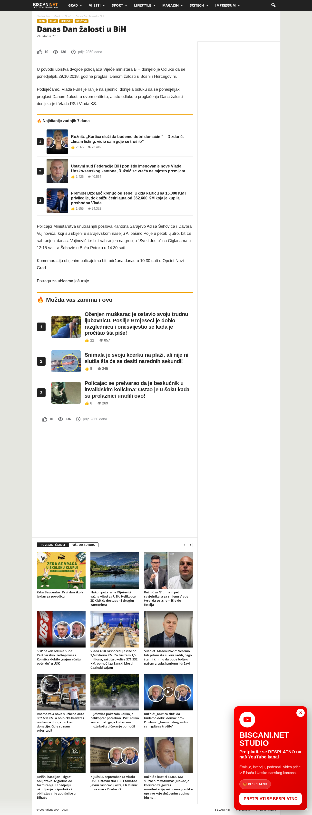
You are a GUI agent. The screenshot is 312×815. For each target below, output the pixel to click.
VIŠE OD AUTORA (83, 545)
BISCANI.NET (222, 809)
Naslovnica (43, 16)
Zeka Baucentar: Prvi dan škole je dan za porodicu (60, 594)
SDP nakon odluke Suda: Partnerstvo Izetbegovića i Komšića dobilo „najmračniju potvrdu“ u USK (59, 657)
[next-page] (190, 545)
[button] (273, 5)
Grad (73, 5)
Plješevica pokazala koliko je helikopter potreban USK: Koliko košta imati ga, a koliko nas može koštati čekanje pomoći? (114, 720)
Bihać (68, 16)
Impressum (225, 5)
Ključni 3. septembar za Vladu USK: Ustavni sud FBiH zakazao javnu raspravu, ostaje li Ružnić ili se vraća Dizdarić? (113, 783)
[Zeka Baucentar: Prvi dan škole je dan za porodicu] (61, 570)
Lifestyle (142, 5)
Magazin (170, 5)
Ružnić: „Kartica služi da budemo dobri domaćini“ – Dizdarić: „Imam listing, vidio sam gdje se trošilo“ (166, 720)
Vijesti (95, 5)
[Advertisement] (114, 479)
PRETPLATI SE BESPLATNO (270, 799)
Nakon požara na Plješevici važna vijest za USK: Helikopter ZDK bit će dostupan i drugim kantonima (113, 598)
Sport (117, 5)
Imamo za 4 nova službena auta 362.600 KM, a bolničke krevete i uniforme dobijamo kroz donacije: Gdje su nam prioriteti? (60, 722)
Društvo (81, 21)
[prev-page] (184, 545)
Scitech (197, 5)
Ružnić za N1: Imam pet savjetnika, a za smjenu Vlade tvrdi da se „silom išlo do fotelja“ (166, 598)
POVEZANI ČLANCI (53, 545)
